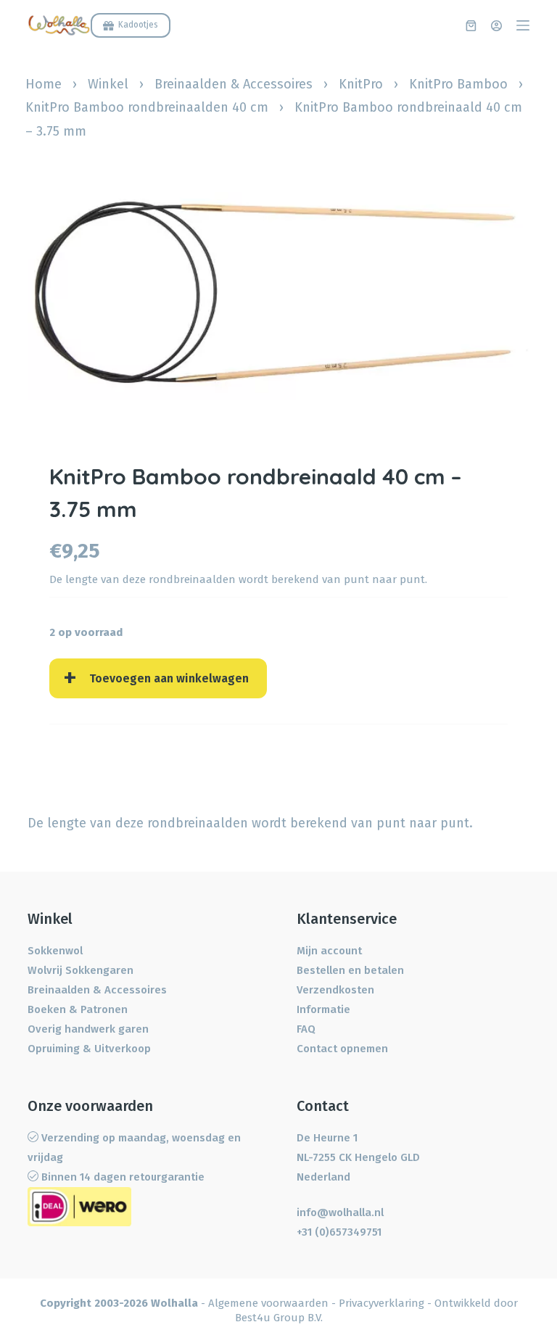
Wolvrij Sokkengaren (80, 970)
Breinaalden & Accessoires (233, 84)
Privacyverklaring (381, 1303)
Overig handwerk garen (88, 1029)
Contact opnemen (342, 1048)
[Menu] (522, 25)
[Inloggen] (496, 25)
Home (43, 84)
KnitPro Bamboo (458, 84)
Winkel (108, 84)
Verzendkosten (335, 989)
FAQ (306, 1029)
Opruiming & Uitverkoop (89, 1048)
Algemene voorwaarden (268, 1303)
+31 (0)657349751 (339, 1232)
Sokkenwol (55, 950)
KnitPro (361, 84)
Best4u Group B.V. (279, 1317)
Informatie (323, 1009)
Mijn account (329, 950)
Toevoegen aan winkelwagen (169, 678)
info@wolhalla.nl (340, 1212)
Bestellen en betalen (350, 970)
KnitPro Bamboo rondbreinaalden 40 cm (146, 107)
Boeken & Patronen (78, 1009)
